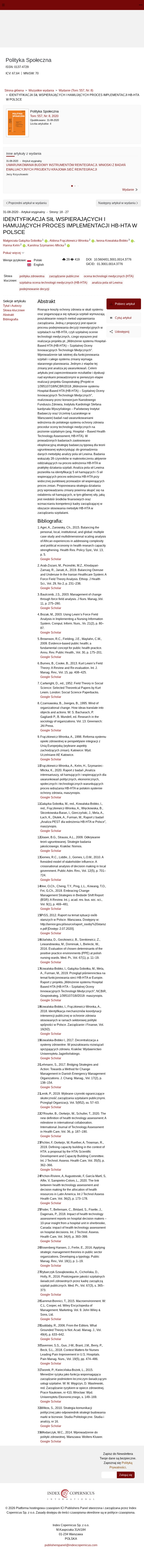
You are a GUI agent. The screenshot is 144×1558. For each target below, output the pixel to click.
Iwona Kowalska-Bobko (112, 240)
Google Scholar (50, 559)
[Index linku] (70, 1494)
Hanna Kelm (11, 245)
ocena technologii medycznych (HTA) (109, 276)
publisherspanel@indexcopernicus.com (71, 1545)
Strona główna (14, 90)
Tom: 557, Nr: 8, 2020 (44, 116)
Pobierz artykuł (124, 303)
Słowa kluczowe (14, 310)
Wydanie (128, 189)
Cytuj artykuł (122, 317)
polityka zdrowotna (32, 276)
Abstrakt (8, 314)
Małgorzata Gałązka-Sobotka (22, 240)
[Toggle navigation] (3, 5)
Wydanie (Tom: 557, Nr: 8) (76, 90)
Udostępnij (121, 331)
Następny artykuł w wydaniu (117, 203)
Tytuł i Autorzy (12, 305)
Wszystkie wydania (41, 90)
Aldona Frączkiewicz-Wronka (69, 240)
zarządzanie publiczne (64, 276)
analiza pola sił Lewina (107, 282)
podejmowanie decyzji (34, 289)
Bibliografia (10, 319)
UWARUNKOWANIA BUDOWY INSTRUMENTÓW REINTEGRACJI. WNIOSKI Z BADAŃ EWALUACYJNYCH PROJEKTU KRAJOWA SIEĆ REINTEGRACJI (66, 167)
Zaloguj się (125, 1474)
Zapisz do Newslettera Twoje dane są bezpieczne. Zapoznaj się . (118, 1460)
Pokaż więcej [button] (12, 252)
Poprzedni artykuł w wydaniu (27, 203)
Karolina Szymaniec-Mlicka (46, 245)
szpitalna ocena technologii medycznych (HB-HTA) (53, 282)
